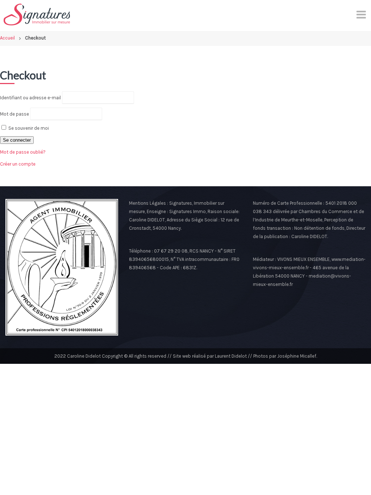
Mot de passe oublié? (23, 152)
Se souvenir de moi (28, 128)
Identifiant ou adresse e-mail (30, 97)
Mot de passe (14, 114)
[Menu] (362, 14)
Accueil (7, 38)
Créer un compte (18, 164)
